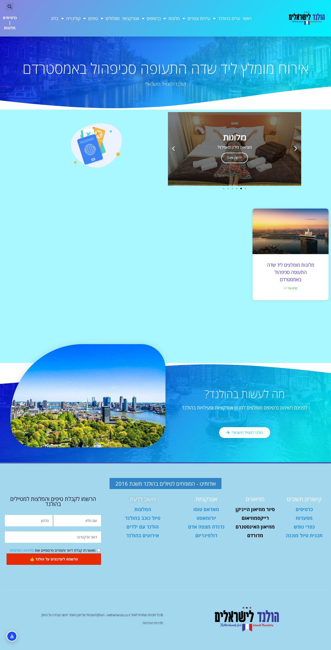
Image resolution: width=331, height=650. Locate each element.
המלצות (142, 509)
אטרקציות (130, 18)
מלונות (174, 18)
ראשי (247, 18)
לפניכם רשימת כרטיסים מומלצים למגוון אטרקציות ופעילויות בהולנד (244, 407)
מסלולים (113, 18)
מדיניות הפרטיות (22, 550)
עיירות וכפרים (199, 18)
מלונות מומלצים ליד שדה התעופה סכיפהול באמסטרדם (290, 272)
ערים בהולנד (229, 18)
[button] (10, 6)
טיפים (93, 18)
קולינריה (73, 18)
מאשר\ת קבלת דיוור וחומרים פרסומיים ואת (52, 550)
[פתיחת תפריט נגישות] (12, 636)
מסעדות (304, 518)
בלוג (54, 18)
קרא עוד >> (290, 288)
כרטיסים (154, 18)
